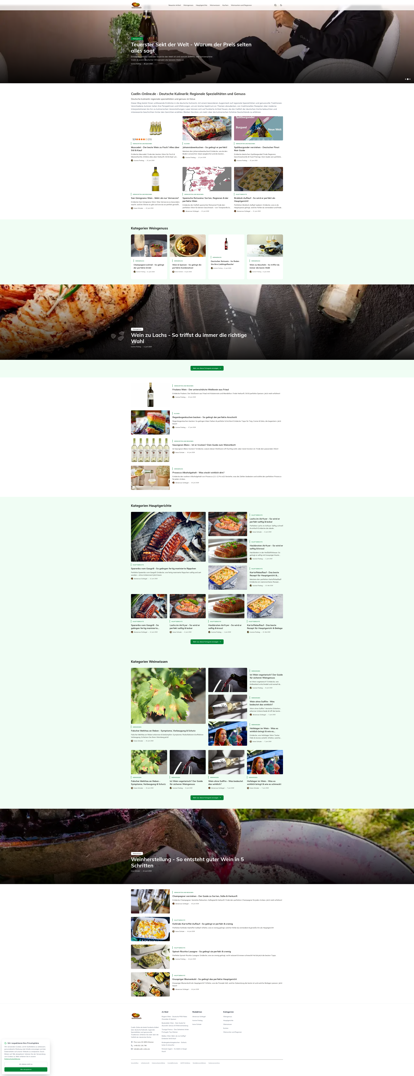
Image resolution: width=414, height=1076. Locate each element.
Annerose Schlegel (199, 1017)
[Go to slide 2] (407, 79)
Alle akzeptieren (26, 1069)
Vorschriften (134, 1063)
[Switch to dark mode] (281, 5)
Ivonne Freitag (136, 64)
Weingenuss (188, 5)
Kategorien (228, 1012)
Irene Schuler (135, 871)
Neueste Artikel (175, 5)
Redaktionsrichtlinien (199, 1063)
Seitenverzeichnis (214, 1063)
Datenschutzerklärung (12, 1059)
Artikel (165, 1012)
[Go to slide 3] (410, 79)
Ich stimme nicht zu (25, 1064)
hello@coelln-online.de (142, 1049)
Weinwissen (215, 5)
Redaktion (197, 1012)
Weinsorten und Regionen (241, 5)
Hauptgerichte (201, 5)
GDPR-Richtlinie (185, 1063)
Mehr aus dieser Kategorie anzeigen (205, 368)
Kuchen (225, 5)
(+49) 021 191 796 (140, 1045)
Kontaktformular (173, 1063)
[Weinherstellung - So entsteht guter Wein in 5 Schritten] (207, 846)
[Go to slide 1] (405, 79)
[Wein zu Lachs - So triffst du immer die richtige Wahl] (207, 322)
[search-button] (275, 5)
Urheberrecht (145, 1063)
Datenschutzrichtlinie (158, 1063)
